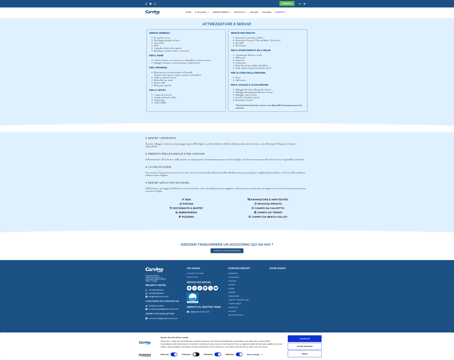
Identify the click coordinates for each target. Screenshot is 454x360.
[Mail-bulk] (150, 4)
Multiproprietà (235, 315)
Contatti (280, 12)
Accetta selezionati (304, 346)
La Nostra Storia (195, 273)
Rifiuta (304, 354)
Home (188, 12)
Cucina (231, 288)
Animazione (233, 296)
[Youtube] (215, 288)
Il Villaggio (233, 277)
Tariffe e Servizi (220, 12)
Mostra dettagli (253, 354)
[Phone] (146, 4)
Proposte (239, 12)
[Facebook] (189, 288)
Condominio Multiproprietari (162, 301)
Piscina (231, 285)
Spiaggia (232, 281)
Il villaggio (200, 12)
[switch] (196, 354)
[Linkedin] (205, 288)
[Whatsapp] (155, 4)
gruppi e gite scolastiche (159, 314)
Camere (231, 292)
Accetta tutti (305, 339)
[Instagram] (194, 288)
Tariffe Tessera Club (238, 300)
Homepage (233, 273)
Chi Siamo (266, 12)
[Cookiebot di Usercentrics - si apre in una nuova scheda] (145, 355)
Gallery (254, 12)
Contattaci (192, 277)
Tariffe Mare (234, 304)
